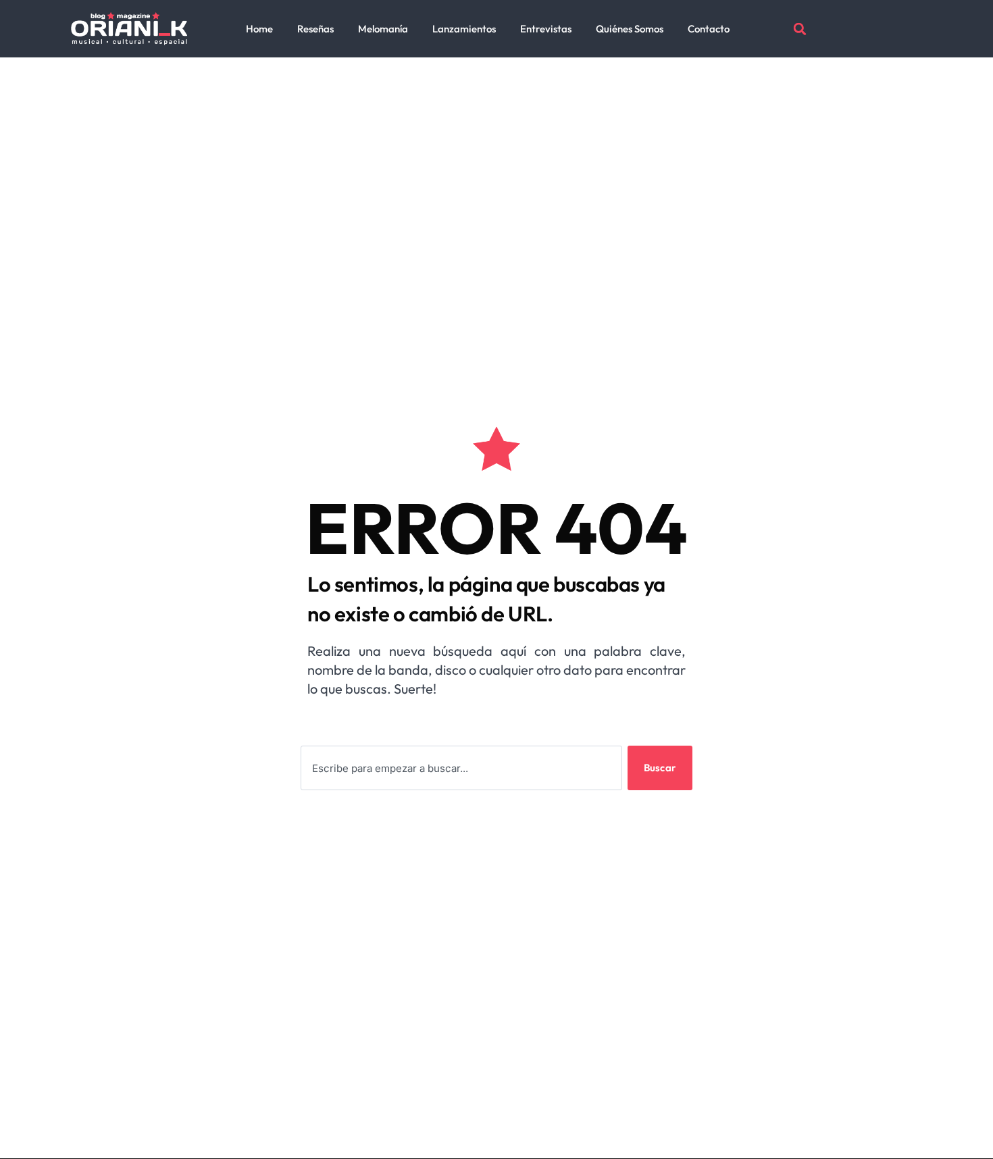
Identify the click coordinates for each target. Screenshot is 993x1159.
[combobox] (461, 768)
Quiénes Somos (629, 28)
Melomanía (383, 28)
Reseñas (315, 28)
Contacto (709, 28)
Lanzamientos (464, 28)
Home (259, 28)
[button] (799, 29)
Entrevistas (545, 28)
